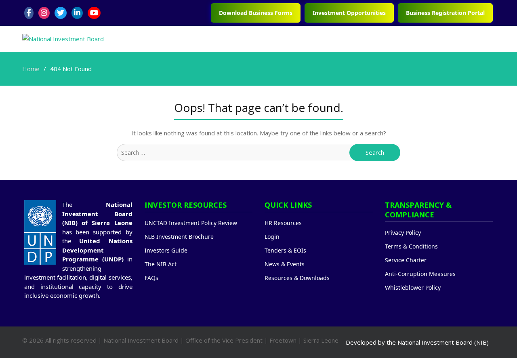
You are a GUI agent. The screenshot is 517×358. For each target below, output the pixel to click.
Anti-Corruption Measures (420, 274)
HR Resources (283, 223)
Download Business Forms (255, 13)
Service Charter (406, 260)
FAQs (151, 278)
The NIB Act (161, 264)
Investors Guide (166, 250)
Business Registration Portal (445, 13)
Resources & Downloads (297, 278)
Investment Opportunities (349, 13)
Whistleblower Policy (413, 287)
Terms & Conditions (411, 246)
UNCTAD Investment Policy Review (191, 223)
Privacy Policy (403, 232)
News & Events (285, 264)
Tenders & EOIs (285, 250)
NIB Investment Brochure (179, 236)
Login (272, 236)
